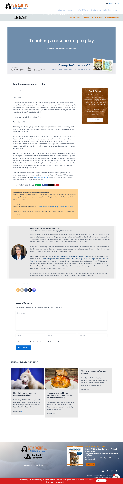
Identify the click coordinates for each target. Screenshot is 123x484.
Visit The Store (95, 120)
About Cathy (62, 10)
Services (70, 10)
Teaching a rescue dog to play (62, 206)
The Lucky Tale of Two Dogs (85, 259)
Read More (18, 411)
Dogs (57, 48)
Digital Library (39, 465)
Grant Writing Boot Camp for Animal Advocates (58, 259)
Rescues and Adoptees (67, 48)
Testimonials (107, 10)
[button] (103, 471)
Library (110, 3)
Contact (114, 10)
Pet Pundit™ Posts (82, 10)
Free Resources (96, 10)
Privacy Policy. (108, 477)
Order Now (101, 481)
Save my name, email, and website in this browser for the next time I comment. (41, 342)
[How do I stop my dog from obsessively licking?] (27, 378)
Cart (118, 3)
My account (28, 465)
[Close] (121, 479)
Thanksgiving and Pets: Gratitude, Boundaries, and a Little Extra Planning (59, 395)
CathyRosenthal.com (44, 206)
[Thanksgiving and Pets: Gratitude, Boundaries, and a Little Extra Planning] (61, 378)
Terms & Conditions (99, 477)
